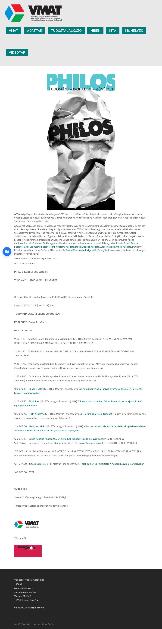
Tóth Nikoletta (37, 414)
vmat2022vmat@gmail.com (29, 607)
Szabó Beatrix (36, 389)
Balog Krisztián (37, 426)
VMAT (13, 31)
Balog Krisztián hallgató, (87, 247)
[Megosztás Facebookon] (7, 251)
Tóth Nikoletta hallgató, (63, 247)
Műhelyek (134, 31)
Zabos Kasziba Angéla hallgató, (116, 247)
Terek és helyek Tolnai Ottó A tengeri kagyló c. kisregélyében (112, 464)
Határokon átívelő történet (98, 414)
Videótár (17, 52)
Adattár (34, 31)
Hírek (95, 31)
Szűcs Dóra (35, 464)
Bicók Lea (34, 401)
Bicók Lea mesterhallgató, (37, 247)
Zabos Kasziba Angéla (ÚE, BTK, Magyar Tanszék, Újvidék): (60, 439)
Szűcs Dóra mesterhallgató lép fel (83, 250)
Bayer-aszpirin (98, 439)
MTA (112, 31)
